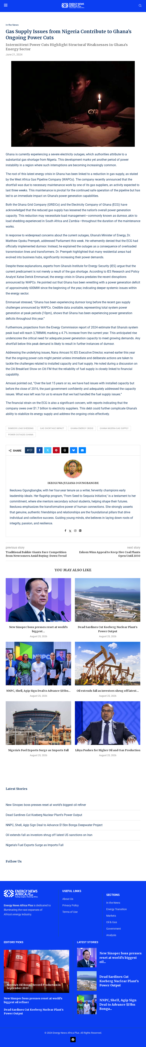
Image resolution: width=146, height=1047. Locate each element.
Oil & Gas (111, 922)
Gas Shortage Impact (52, 428)
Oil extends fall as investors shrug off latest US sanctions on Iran (49, 835)
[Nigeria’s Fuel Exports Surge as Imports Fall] (38, 723)
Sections (113, 895)
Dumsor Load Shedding (21, 428)
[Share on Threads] (64, 450)
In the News (113, 902)
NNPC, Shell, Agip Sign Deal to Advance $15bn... (38, 690)
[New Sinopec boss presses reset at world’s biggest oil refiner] (38, 600)
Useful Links (71, 891)
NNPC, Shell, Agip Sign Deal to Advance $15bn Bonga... (117, 1004)
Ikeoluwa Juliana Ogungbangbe (73, 483)
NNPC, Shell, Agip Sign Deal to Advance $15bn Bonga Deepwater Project (54, 825)
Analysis (111, 935)
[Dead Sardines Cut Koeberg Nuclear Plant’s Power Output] (107, 600)
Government (113, 928)
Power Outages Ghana (20, 434)
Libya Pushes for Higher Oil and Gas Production (107, 750)
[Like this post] (30, 450)
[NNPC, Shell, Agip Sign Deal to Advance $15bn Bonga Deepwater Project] (38, 663)
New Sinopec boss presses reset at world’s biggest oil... (120, 957)
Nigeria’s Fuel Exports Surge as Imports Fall (38, 750)
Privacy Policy (70, 905)
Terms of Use (70, 912)
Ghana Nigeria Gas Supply (114, 428)
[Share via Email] (82, 450)
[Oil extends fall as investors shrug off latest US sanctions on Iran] (107, 663)
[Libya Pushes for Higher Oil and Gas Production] (107, 723)
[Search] (140, 5)
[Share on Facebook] (39, 450)
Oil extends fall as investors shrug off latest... (108, 690)
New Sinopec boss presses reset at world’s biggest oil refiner (46, 805)
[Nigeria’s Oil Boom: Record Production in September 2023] (36, 971)
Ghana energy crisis (82, 428)
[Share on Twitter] (47, 450)
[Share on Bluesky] (73, 450)
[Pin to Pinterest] (56, 450)
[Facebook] (73, 1039)
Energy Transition (116, 909)
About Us (67, 899)
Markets (111, 915)
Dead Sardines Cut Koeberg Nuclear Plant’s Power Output (44, 815)
